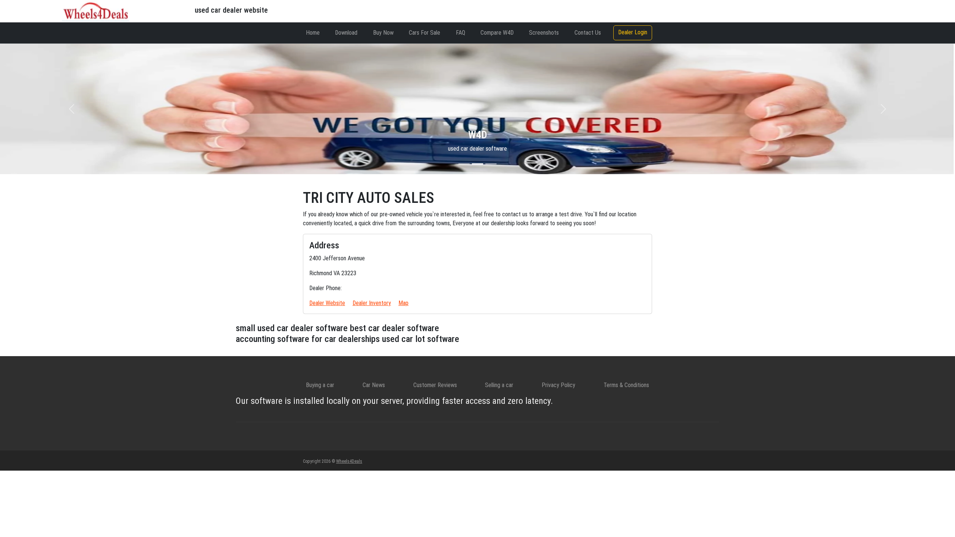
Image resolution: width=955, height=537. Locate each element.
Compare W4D (497, 32)
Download (346, 32)
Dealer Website (327, 303)
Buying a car (320, 385)
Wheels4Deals (349, 461)
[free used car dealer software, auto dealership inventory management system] (95, 10)
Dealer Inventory (372, 303)
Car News (374, 385)
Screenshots (544, 32)
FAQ (460, 32)
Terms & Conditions (626, 385)
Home (313, 32)
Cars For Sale (424, 32)
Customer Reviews (435, 385)
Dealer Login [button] (632, 32)
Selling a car (499, 385)
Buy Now (383, 32)
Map (403, 303)
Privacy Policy (558, 385)
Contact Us (587, 32)
